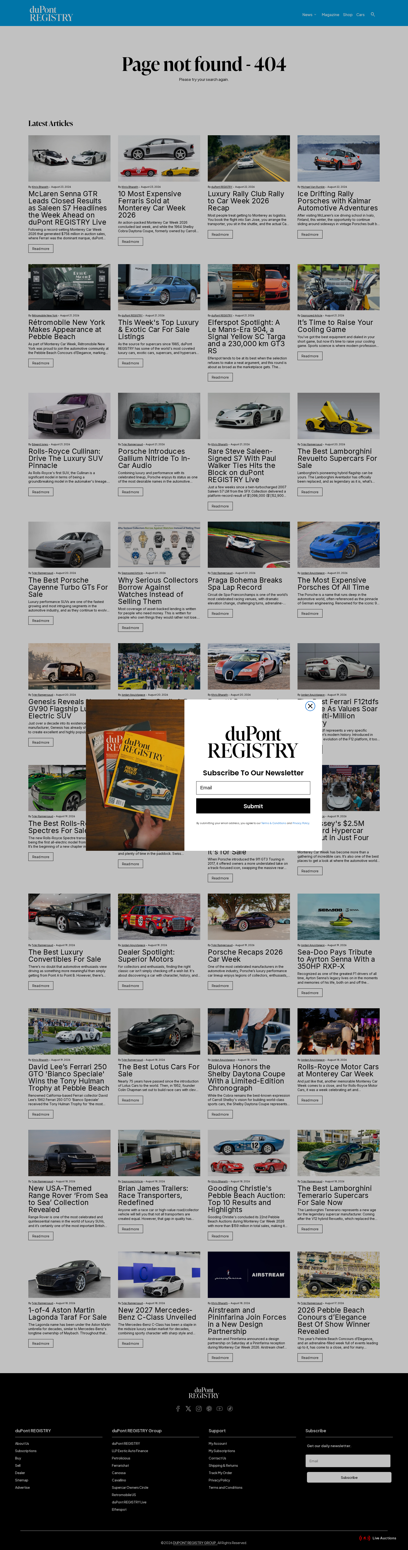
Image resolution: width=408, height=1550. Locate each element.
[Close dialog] (310, 706)
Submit (253, 805)
